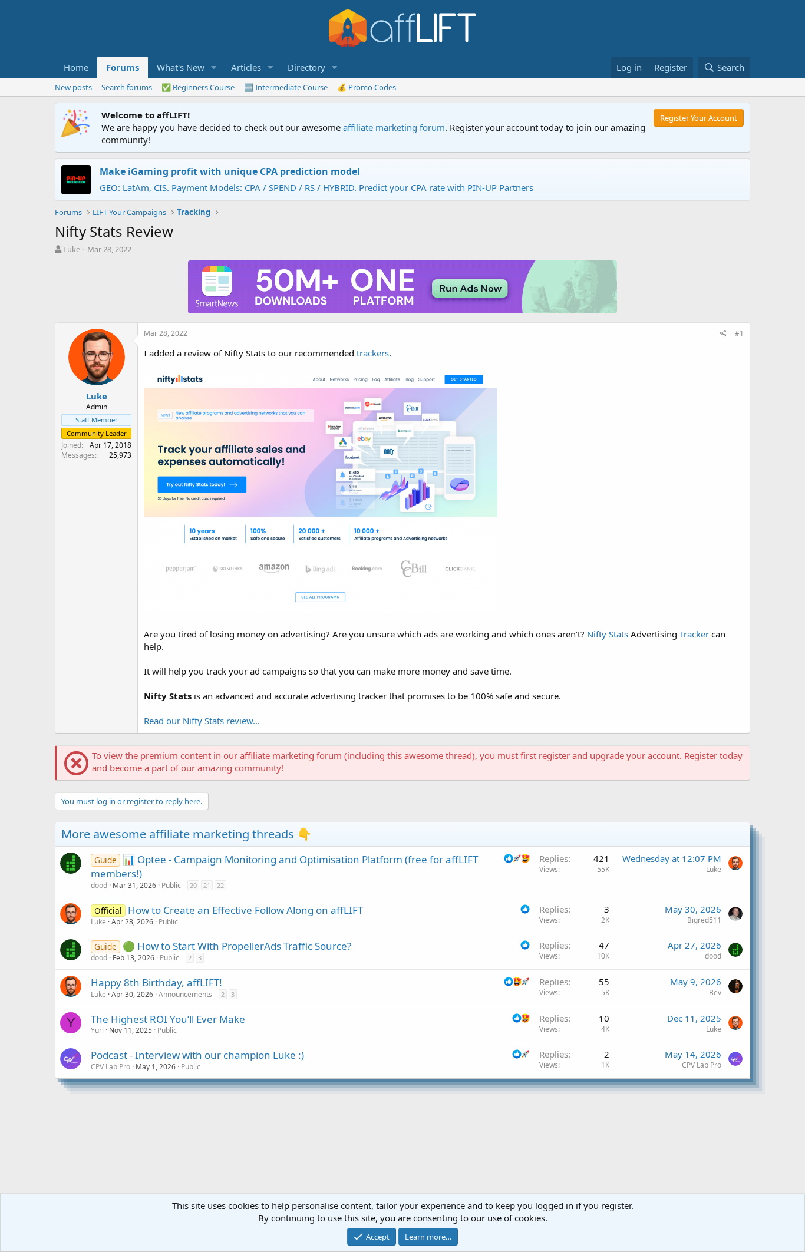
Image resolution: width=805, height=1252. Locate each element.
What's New (180, 67)
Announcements (185, 994)
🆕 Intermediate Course (286, 87)
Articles (246, 67)
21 (206, 885)
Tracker (694, 634)
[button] (214, 67)
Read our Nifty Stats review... (202, 720)
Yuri (97, 1030)
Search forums (126, 87)
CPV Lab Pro (110, 1067)
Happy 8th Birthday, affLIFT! (156, 982)
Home (76, 67)
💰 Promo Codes (366, 87)
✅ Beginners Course (198, 87)
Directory (306, 67)
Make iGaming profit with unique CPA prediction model (230, 171)
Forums (122, 67)
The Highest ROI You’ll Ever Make (168, 1019)
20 (193, 885)
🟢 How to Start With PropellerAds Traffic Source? (237, 946)
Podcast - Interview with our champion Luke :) (197, 1055)
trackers (373, 353)
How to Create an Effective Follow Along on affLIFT (245, 910)
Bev (715, 992)
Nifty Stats (607, 634)
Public (171, 885)
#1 (739, 333)
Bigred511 (704, 920)
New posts (73, 87)
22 (220, 885)
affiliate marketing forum (394, 127)
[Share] (723, 334)
